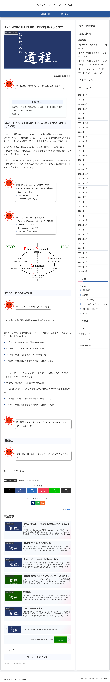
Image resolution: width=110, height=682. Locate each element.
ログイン (82, 328)
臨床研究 (23, 480)
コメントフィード (86, 340)
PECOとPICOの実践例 (23, 110)
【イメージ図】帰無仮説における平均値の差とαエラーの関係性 (92, 63)
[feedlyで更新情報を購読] (37, 503)
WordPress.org (85, 345)
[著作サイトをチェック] (33, 503)
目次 (34, 102)
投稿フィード (84, 334)
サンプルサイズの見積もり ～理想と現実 (92, 46)
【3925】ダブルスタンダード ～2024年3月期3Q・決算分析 (93, 71)
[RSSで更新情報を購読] (42, 503)
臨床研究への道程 (11, 480)
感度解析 (82, 40)
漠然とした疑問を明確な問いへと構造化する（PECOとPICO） (38, 107)
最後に (16, 114)
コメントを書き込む (38, 657)
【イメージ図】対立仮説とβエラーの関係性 (92, 55)
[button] (66, 490)
